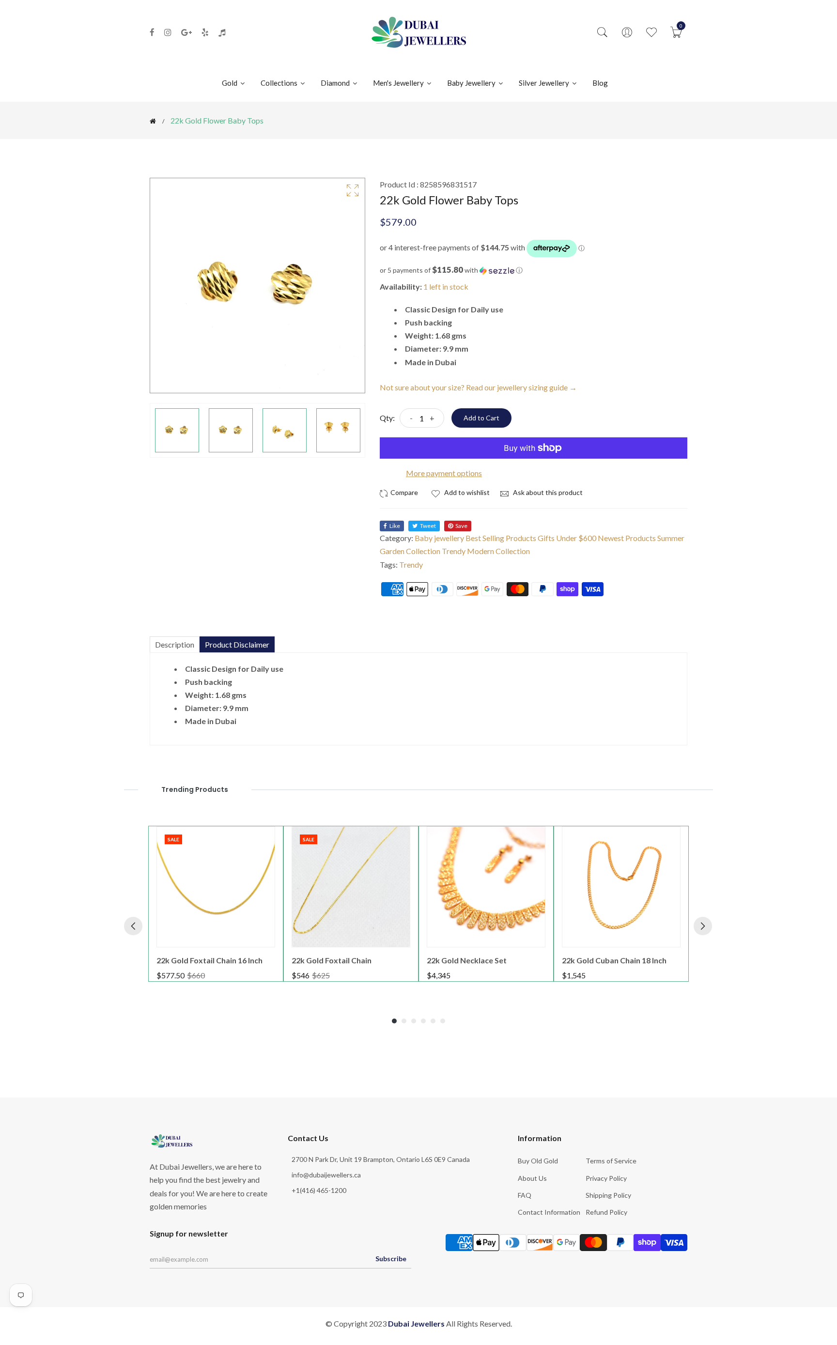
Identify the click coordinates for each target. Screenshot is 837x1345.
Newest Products (627, 537)
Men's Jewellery (399, 82)
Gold (230, 82)
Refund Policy (606, 1212)
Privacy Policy (606, 1178)
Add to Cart (481, 418)
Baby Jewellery (472, 82)
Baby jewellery (439, 537)
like (394, 525)
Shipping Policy (608, 1195)
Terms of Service (611, 1161)
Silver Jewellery (545, 82)
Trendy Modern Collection (486, 551)
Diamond (336, 82)
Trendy (411, 564)
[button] (533, 270)
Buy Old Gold (538, 1161)
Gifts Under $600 (567, 537)
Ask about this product (547, 492)
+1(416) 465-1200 (319, 1190)
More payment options (444, 473)
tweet (428, 525)
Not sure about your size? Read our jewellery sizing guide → (478, 387)
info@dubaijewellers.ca (326, 1175)
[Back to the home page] (153, 121)
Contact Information (549, 1212)
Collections (280, 82)
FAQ (524, 1195)
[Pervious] (133, 926)
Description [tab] (174, 644)
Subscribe (390, 1258)
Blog (600, 82)
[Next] (703, 926)
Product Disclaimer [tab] (237, 644)
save (461, 525)
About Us (532, 1178)
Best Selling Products (500, 537)
